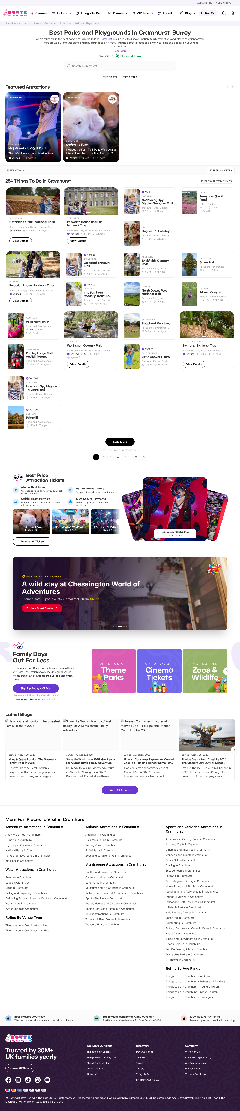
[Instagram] (38, 1080)
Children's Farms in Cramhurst (104, 839)
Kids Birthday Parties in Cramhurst (187, 912)
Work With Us (223, 3)
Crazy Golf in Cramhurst (180, 860)
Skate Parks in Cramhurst (181, 933)
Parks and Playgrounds (86, 23)
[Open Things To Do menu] (103, 13)
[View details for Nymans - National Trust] (207, 341)
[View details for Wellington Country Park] (91, 341)
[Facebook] (8, 1080)
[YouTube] (47, 1080)
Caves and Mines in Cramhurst (104, 877)
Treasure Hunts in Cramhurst (103, 924)
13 (136, 457)
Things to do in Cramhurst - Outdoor (27, 930)
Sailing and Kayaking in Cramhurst (26, 893)
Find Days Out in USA (147, 1079)
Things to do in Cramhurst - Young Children (192, 986)
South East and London (17, 23)
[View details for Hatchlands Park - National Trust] (33, 217)
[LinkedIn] (18, 1080)
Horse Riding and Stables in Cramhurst (189, 886)
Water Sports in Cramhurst (21, 908)
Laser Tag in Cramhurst (180, 917)
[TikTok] (28, 1080)
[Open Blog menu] (195, 13)
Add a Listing (204, 3)
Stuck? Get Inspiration (98, 1063)
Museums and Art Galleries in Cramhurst (110, 887)
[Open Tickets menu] (71, 13)
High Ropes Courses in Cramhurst (25, 845)
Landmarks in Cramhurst (101, 882)
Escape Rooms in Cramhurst (183, 870)
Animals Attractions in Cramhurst (112, 827)
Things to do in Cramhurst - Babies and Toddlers (195, 981)
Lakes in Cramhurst (17, 882)
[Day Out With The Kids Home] (15, 13)
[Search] (224, 13)
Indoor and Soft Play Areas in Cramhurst (190, 902)
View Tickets (110, 77)
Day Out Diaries (144, 1051)
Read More (120, 50)
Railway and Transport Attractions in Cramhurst (114, 893)
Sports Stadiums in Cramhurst (104, 898)
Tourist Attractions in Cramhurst (105, 914)
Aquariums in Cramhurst (100, 834)
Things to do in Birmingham (101, 1057)
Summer (41, 13)
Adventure (65, 23)
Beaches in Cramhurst (18, 877)
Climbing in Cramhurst (18, 839)
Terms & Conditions (195, 1074)
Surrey (37, 23)
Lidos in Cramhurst (16, 887)
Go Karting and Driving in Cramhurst (188, 881)
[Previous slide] (227, 87)
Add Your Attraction (195, 1063)
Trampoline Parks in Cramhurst (184, 954)
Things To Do (90, 13)
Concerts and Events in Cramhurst (187, 854)
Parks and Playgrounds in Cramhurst (27, 855)
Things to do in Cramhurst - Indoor (26, 925)
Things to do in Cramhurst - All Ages (188, 976)
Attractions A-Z (95, 1068)
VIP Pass (143, 13)
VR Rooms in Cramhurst (180, 959)
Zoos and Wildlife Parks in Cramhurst (108, 855)
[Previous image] (11, 201)
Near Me (209, 13)
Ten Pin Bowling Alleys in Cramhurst (187, 949)
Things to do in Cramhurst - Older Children (192, 991)
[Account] (233, 13)
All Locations (93, 1074)
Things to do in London (99, 1051)
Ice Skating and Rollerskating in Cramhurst (192, 891)
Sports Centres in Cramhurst (183, 943)
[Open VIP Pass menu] (152, 13)
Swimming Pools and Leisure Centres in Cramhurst (36, 898)
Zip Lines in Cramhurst (19, 860)
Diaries (118, 13)
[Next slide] (233, 87)
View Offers (130, 77)
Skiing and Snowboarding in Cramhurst (190, 938)
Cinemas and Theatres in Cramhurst (188, 849)
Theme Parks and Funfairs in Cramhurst (110, 908)
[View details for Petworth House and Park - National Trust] (91, 217)
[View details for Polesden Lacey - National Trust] (33, 279)
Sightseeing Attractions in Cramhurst (116, 864)
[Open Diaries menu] (127, 13)
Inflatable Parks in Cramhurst (183, 907)
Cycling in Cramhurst (178, 865)
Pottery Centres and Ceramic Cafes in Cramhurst (196, 928)
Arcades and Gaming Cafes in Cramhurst (191, 839)
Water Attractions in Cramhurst (30, 870)
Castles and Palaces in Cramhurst (106, 872)
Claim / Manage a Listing (198, 1057)
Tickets (62, 13)
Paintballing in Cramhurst (181, 923)
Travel (167, 13)
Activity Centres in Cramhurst (23, 834)
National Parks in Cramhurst (22, 850)
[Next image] (56, 201)
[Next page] (144, 457)
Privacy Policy (193, 1068)
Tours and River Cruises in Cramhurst (108, 919)
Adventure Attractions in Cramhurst (34, 827)
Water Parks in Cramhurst (21, 903)
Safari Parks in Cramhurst (101, 850)
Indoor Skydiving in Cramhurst (184, 896)
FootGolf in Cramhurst (179, 875)
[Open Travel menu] (175, 13)
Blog (188, 13)
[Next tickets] (120, 522)
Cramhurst (50, 23)
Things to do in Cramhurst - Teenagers (189, 997)
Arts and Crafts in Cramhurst (183, 844)
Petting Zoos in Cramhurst (101, 845)
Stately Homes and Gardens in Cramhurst (111, 903)
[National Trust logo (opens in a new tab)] (128, 56)
